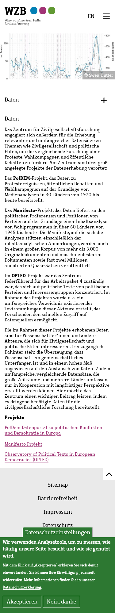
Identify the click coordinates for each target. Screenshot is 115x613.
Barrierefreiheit (58, 498)
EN (91, 16)
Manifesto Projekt (23, 444)
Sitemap (58, 484)
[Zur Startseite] (22, 15)
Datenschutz (57, 525)
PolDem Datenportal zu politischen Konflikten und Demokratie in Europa (53, 430)
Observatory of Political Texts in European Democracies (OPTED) (50, 457)
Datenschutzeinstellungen (57, 532)
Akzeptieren (22, 601)
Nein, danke (61, 601)
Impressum (58, 511)
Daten (12, 99)
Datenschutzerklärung (22, 587)
